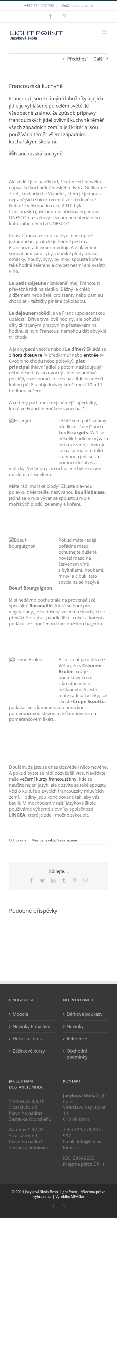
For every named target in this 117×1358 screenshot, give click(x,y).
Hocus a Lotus (27, 1038)
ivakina (20, 840)
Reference (77, 1038)
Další (98, 59)
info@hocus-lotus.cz (76, 5)
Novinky (75, 1026)
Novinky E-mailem (31, 1026)
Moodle (20, 1014)
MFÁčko (77, 1196)
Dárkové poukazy (85, 1014)
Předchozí (77, 59)
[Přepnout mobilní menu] (105, 32)
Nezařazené (67, 840)
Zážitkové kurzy (29, 1051)
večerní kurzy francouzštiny (48, 779)
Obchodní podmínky (77, 1054)
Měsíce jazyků (43, 840)
